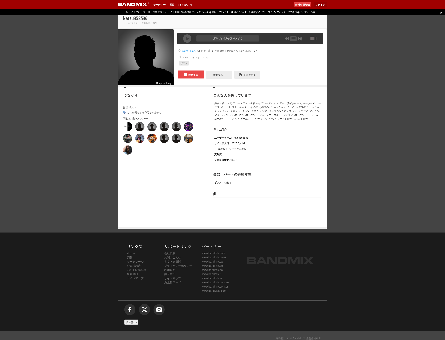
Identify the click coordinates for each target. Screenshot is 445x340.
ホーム (131, 253)
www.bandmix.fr (211, 274)
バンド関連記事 (136, 270)
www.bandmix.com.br (215, 286)
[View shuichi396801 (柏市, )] (188, 138)
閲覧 (172, 4)
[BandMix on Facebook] (129, 311)
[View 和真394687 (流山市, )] (164, 126)
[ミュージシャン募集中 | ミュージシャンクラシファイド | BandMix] (133, 4)
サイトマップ (172, 278)
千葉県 (192, 50)
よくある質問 (172, 261)
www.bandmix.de (212, 266)
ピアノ (184, 63)
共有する (169, 274)
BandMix (280, 260)
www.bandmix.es (212, 270)
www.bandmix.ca (212, 261)
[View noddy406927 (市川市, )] (176, 138)
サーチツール (160, 4)
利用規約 (169, 270)
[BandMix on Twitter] (144, 311)
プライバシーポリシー (178, 266)
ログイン (320, 4)
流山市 (185, 50)
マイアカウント (185, 4)
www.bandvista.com (214, 291)
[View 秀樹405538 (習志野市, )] (188, 126)
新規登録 (132, 274)
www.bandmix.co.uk (214, 257)
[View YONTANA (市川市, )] (152, 138)
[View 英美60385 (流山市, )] (176, 126)
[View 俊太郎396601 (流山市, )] (140, 126)
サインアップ (135, 278)
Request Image (164, 83)
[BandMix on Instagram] (159, 311)
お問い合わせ (172, 257)
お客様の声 (134, 266)
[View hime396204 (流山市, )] (152, 126)
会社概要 (169, 253)
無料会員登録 (302, 4)
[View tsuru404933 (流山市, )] (127, 126)
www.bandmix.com (213, 253)
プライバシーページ (279, 12)
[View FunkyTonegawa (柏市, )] (127, 138)
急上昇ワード (172, 282)
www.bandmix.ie (212, 278)
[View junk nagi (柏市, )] (127, 150)
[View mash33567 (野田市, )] (140, 138)
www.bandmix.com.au (215, 282)
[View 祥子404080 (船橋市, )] (164, 138)
